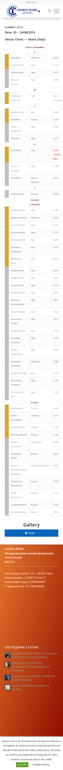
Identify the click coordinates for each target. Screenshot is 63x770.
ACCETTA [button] (22, 764)
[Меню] (54, 11)
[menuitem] (47, 11)
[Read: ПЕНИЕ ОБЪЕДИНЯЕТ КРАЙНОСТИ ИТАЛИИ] (7, 687)
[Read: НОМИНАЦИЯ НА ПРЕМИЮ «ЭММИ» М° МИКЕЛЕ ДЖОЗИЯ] (7, 677)
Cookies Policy (40, 764)
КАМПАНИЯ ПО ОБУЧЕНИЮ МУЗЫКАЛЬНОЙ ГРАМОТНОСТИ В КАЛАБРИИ (30, 666)
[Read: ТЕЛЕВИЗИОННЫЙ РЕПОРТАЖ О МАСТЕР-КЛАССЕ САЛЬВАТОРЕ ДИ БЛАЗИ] (7, 655)
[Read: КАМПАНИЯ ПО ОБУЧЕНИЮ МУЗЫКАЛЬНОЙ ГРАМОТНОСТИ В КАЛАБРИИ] (7, 664)
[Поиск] (48, 11)
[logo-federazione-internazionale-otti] (26, 11)
